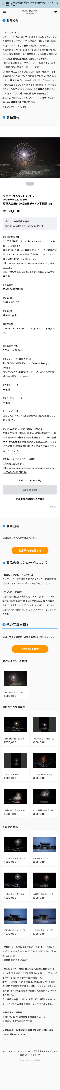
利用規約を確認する (30, 550)
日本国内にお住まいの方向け (30, 499)
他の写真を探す (30, 649)
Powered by (26, 1060)
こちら (17, 538)
